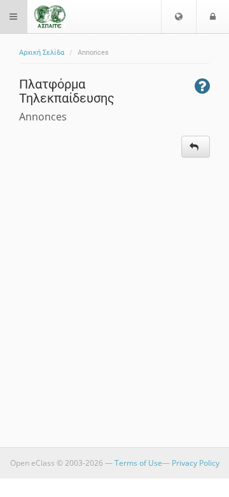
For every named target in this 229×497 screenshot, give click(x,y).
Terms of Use (138, 462)
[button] (179, 16)
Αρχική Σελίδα (41, 52)
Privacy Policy (195, 462)
